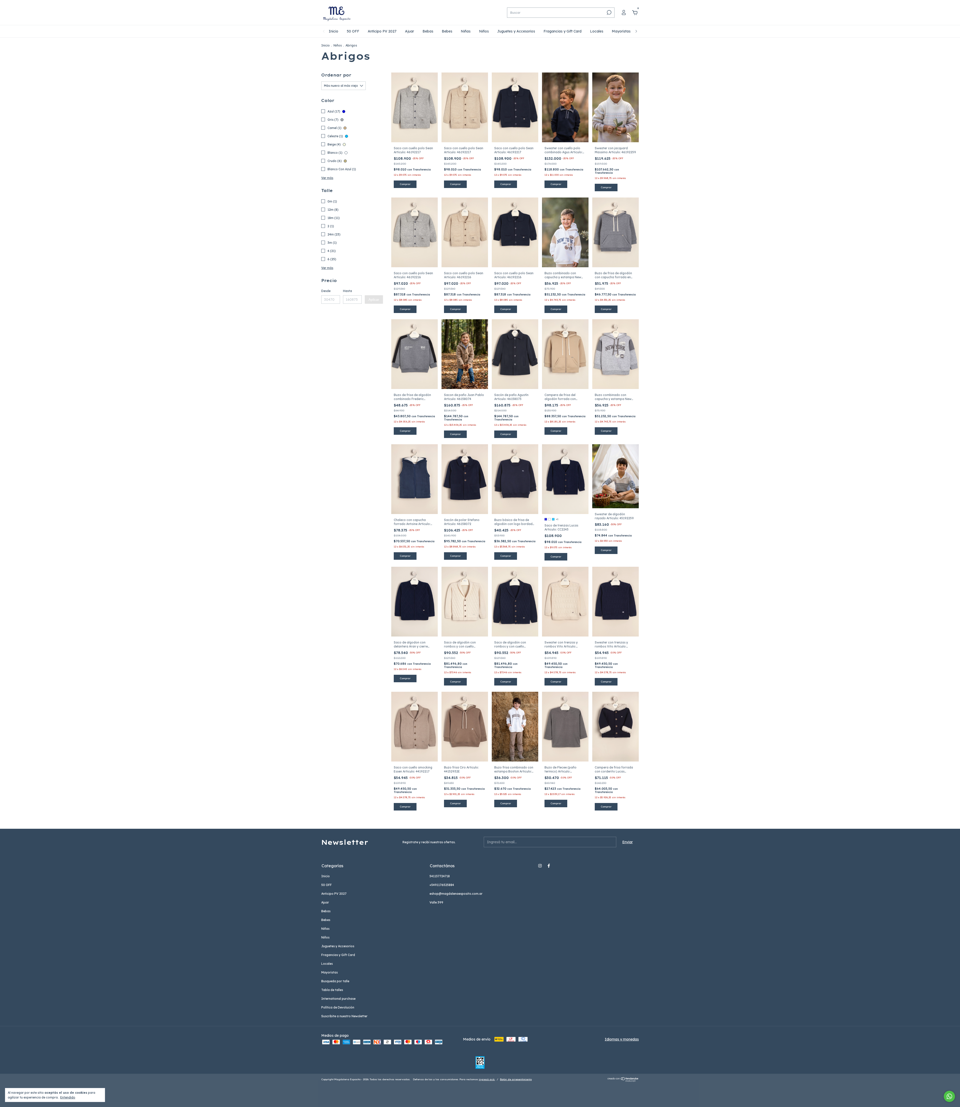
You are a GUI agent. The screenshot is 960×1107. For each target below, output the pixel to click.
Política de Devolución (337, 1007)
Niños (484, 31)
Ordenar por (336, 75)
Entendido (67, 1097)
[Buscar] (608, 13)
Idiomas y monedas (622, 1039)
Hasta (347, 291)
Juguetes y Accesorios (516, 31)
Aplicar (373, 300)
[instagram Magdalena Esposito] (540, 866)
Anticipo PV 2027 (382, 31)
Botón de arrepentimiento (516, 1079)
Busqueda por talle (335, 981)
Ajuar (409, 31)
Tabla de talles (332, 990)
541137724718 (440, 876)
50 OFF (353, 31)
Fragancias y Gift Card (563, 31)
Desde (325, 291)
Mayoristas (621, 31)
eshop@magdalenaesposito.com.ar (456, 894)
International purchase (338, 998)
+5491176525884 (442, 885)
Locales (596, 31)
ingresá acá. (487, 1079)
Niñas (465, 31)
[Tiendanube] (623, 1080)
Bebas (427, 31)
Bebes (447, 31)
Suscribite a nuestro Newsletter (344, 1016)
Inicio (333, 31)
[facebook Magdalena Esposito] (549, 866)
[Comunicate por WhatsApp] (949, 1096)
